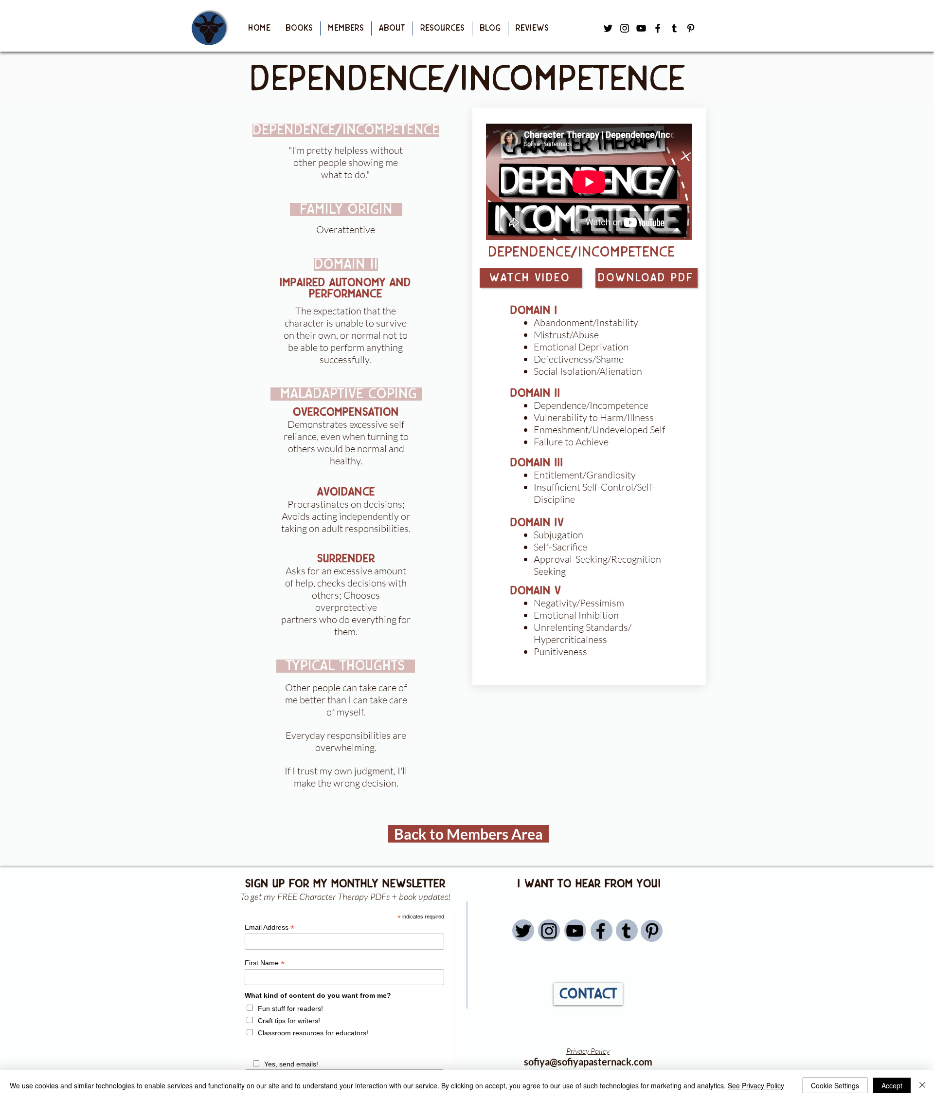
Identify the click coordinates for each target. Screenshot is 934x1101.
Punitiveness (560, 651)
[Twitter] (523, 930)
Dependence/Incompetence (591, 405)
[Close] (922, 1085)
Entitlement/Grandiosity (585, 475)
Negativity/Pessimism (579, 603)
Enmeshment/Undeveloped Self (599, 429)
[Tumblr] (674, 28)
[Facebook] (658, 28)
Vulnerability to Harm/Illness (594, 417)
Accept (891, 1085)
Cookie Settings (835, 1085)
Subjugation (558, 535)
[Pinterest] (691, 28)
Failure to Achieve (571, 442)
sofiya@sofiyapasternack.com (588, 1061)
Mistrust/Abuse (566, 335)
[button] (299, 28)
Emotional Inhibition (576, 615)
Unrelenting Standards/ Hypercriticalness (582, 633)
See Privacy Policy (756, 1085)
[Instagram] (549, 930)
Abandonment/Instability (586, 322)
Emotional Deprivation (581, 347)
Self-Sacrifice (560, 547)
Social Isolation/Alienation (588, 371)
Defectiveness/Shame (579, 359)
